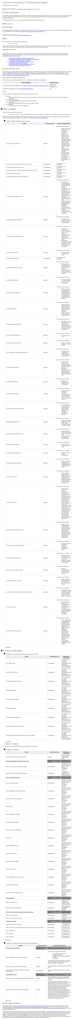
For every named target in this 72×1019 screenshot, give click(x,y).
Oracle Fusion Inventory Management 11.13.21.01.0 (33, 31)
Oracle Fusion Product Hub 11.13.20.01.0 (18, 62)
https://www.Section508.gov (26, 88)
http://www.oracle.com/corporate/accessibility (55, 1008)
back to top (8, 647)
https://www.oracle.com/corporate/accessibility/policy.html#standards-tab (30, 1007)
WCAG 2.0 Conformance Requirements (39, 117)
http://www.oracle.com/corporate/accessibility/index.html (16, 75)
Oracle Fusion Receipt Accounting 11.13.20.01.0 (20, 65)
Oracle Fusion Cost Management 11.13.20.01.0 (19, 60)
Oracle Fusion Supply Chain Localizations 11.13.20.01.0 (21, 64)
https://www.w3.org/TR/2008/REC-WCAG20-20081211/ (36, 85)
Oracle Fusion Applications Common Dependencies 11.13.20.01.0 (24, 59)
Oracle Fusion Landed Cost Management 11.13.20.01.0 (21, 61)
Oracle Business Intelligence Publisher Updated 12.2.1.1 (21, 58)
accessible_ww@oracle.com (24, 35)
